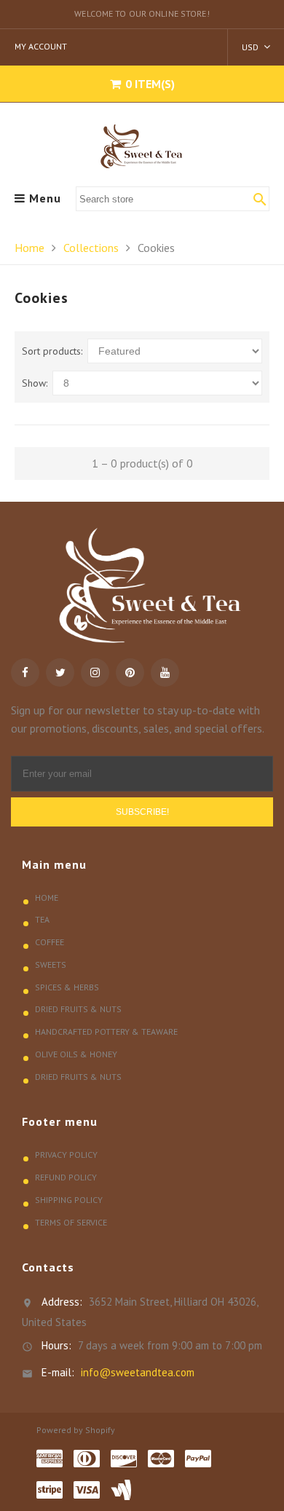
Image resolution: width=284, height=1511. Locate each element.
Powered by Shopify (75, 1429)
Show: (34, 383)
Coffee (49, 941)
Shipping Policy (69, 1199)
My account (41, 46)
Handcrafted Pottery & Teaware (106, 1031)
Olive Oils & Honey (76, 1054)
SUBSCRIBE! (142, 812)
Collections (91, 247)
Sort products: (52, 351)
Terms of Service (71, 1222)
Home (29, 247)
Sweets (50, 964)
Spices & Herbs (67, 987)
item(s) (150, 83)
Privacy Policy (66, 1154)
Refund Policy (66, 1177)
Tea (42, 919)
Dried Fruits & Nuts (78, 1008)
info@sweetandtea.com (137, 1372)
